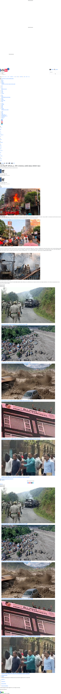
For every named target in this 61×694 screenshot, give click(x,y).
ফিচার (2, 112)
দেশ (6, 76)
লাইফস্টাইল (21, 76)
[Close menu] (0, 126)
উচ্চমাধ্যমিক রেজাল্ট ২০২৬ (4, 115)
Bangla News (2, 478)
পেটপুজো (9, 84)
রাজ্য (5, 76)
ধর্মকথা (2, 92)
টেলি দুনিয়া (9, 97)
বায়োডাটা (2, 99)
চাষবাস (2, 101)
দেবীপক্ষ (2, 113)
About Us (3, 679)
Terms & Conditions (4, 685)
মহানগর (3, 76)
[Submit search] (55, 74)
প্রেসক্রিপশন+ (11, 76)
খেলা (14, 76)
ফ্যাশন (7, 84)
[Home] (4, 69)
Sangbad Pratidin (4, 675)
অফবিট (2, 91)
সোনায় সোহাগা (3, 116)
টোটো (12, 84)
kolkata (2, 676)
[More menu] (60, 76)
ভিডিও (2, 107)
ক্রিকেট (2, 89)
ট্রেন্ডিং (2, 105)
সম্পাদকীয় (2, 108)
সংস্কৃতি (7, 97)
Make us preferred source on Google (6, 187)
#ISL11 (2, 80)
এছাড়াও (1, 160)
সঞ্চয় (28, 76)
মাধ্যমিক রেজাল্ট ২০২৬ (3, 114)
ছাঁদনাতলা (2, 118)
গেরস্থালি (14, 84)
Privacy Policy (3, 683)
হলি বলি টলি (2, 97)
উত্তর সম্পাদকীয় (6, 109)
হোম (1, 79)
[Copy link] (1, 177)
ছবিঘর (24, 76)
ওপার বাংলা (2, 93)
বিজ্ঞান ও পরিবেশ (3, 100)
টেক (10, 84)
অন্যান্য (6, 89)
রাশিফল (27, 76)
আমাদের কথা (2, 109)
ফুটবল (4, 89)
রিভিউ (5, 97)
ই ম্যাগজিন (2, 104)
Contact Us (3, 681)
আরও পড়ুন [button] (1, 483)
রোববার (2, 111)
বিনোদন (17, 76)
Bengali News (7, 478)
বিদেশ (8, 76)
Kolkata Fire (11, 478)
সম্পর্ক (5, 84)
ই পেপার (2, 103)
